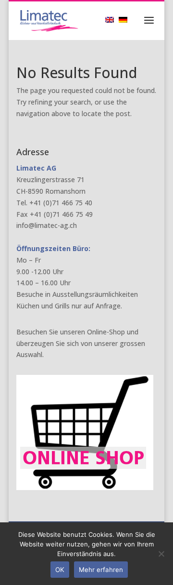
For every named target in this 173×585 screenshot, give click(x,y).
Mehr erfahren (101, 569)
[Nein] (161, 553)
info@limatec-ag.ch (46, 225)
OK (59, 569)
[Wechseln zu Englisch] (112, 19)
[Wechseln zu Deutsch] (125, 19)
